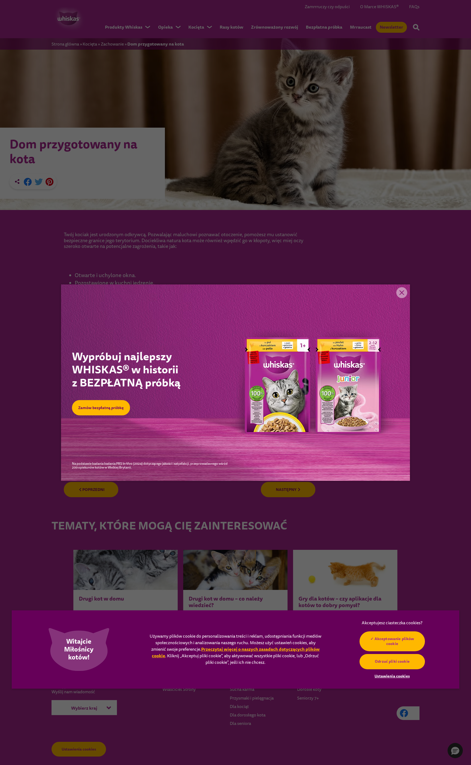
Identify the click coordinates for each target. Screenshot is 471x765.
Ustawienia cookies (392, 676)
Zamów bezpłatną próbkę (101, 407)
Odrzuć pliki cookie (392, 661)
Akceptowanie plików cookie (394, 641)
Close (401, 292)
